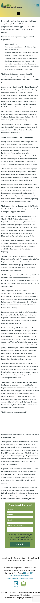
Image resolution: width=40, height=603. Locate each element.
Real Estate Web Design (12, 598)
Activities (34, 558)
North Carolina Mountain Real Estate (20, 578)
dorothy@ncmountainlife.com (20, 575)
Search (10, 558)
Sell (28, 558)
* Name (10, 509)
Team (23, 560)
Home (4, 558)
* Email (9, 520)
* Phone (10, 515)
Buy (23, 558)
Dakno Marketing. (29, 598)
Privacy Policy (25, 595)
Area (9, 560)
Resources (16, 560)
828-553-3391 (28, 573)
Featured (17, 558)
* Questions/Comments (15, 525)
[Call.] (34, 5)
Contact (29, 560)
